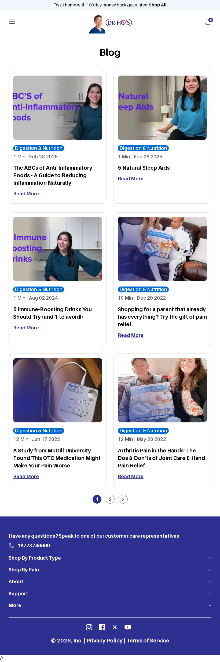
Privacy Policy (104, 640)
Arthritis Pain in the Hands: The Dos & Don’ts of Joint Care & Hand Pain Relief (161, 458)
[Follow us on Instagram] (89, 627)
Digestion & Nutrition (39, 148)
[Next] (123, 499)
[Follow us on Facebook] (102, 627)
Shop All (158, 5)
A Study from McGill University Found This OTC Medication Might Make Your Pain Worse (57, 458)
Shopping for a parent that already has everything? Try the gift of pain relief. (162, 317)
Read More (26, 193)
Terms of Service (147, 640)
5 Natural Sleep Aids (144, 168)
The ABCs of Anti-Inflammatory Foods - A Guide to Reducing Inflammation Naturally (52, 175)
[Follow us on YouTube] (127, 627)
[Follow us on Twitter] (115, 627)
